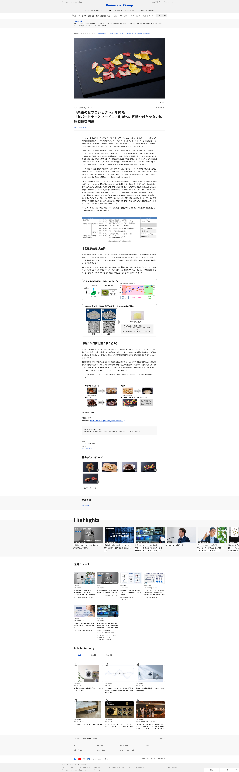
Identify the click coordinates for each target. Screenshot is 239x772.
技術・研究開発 (101, 16)
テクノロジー (78, 127)
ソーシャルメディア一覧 (99, 759)
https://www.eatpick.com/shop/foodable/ (106, 420)
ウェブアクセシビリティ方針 (109, 767)
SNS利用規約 (96, 767)
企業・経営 (91, 16)
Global (161, 738)
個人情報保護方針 (140, 767)
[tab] (93, 655)
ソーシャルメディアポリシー (126, 767)
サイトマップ (71, 767)
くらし (86, 127)
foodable (84, 505)
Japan (76, 16)
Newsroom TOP (78, 33)
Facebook (64, 764)
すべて (84, 16)
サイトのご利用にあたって (84, 767)
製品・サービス (112, 16)
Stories (151, 16)
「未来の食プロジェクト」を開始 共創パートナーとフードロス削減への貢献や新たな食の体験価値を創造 (123, 33)
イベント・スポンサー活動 (138, 16)
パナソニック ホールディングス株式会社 (72, 2)
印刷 (160, 103)
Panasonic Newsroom (85, 738)
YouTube (72, 764)
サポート (64, 767)
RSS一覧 (160, 758)
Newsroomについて (148, 758)
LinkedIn (83, 764)
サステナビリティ (123, 16)
